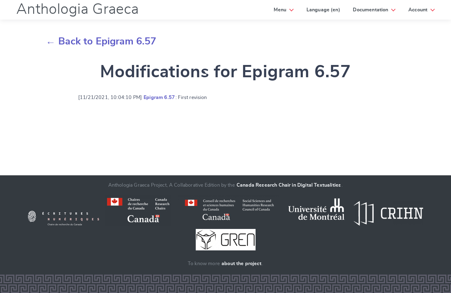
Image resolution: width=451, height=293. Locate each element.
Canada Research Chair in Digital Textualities (289, 185)
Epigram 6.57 (159, 97)
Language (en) (323, 9)
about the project (241, 263)
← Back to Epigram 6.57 (101, 41)
